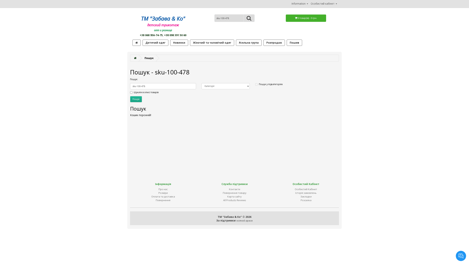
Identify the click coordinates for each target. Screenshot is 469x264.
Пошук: (134, 79)
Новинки (179, 42)
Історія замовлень (306, 193)
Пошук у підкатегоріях (271, 84)
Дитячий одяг (155, 42)
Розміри (163, 193)
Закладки (306, 196)
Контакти (234, 189)
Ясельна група (249, 42)
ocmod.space (244, 220)
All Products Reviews (234, 200)
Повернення (163, 200)
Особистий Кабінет (306, 189)
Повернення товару (234, 193)
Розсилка (306, 200)
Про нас (163, 189)
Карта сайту (234, 196)
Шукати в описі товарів (146, 92)
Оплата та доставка (163, 196)
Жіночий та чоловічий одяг (212, 42)
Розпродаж (274, 42)
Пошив (294, 42)
